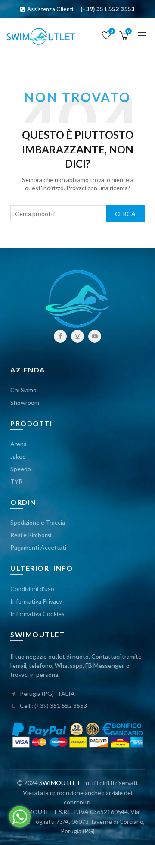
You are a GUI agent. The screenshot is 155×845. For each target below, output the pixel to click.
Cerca (125, 213)
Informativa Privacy (36, 601)
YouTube (94, 336)
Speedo (20, 469)
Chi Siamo (23, 390)
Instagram (77, 336)
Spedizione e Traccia (37, 522)
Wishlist (112, 31)
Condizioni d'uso (32, 588)
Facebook (60, 336)
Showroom (24, 402)
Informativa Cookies (37, 613)
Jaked (18, 456)
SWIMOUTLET (60, 782)
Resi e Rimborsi (30, 534)
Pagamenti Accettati (38, 547)
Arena (18, 444)
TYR (16, 481)
